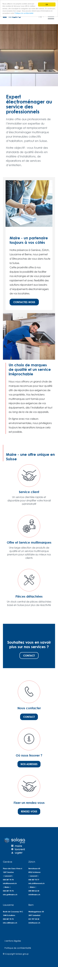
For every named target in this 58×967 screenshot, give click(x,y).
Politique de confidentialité (24, 13)
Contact (29, 655)
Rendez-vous (29, 811)
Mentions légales (12, 941)
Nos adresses (29, 764)
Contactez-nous (24, 302)
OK (47, 4)
